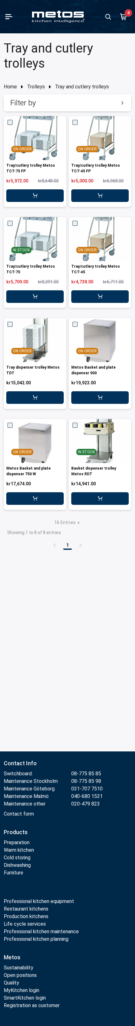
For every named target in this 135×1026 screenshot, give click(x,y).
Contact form (19, 814)
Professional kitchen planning (36, 939)
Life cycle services (25, 924)
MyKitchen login (21, 990)
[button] (67, 103)
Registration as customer (32, 1005)
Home (10, 87)
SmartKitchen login (25, 998)
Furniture (14, 873)
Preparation (17, 842)
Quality (11, 983)
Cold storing (17, 858)
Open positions (20, 975)
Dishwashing (17, 865)
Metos (12, 957)
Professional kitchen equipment (39, 901)
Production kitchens (26, 916)
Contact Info (20, 763)
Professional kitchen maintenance (41, 931)
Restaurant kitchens (26, 909)
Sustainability (18, 968)
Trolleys (36, 87)
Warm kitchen (19, 850)
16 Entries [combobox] (65, 522)
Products (16, 832)
